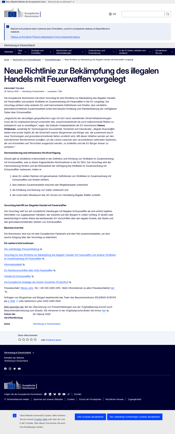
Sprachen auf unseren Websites (48, 399)
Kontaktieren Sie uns (161, 51)
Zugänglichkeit (134, 399)
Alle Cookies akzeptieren (90, 416)
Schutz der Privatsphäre (90, 399)
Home (6, 60)
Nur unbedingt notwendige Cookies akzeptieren (135, 416)
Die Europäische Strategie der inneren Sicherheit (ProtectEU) (36, 282)
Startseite (8, 51)
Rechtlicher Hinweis (114, 399)
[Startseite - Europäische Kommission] (24, 13)
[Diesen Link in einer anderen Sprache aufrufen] (41, 249)
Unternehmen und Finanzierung (96, 51)
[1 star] (20, 339)
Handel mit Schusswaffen (17, 276)
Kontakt (77, 394)
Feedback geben (53, 340)
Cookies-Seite (40, 419)
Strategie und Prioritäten (37, 51)
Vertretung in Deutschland (46, 323)
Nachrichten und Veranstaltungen (63, 51)
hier (112, 288)
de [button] (114, 14)
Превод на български (21, 37)
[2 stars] (21, 339)
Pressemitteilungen (53, 60)
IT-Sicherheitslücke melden (16, 399)
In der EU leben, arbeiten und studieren (132, 51)
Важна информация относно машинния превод (56, 37)
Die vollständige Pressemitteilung (21, 249)
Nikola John (26, 288)
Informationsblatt (13, 264)
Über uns (20, 51)
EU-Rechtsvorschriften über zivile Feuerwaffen (28, 270)
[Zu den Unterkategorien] (26, 51)
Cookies (71, 399)
